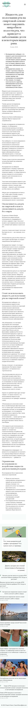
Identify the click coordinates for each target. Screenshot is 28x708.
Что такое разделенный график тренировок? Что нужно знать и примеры (12, 543)
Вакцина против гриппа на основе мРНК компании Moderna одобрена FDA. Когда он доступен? (13, 584)
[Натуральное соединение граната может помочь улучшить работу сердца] (14, 594)
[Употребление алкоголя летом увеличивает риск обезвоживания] (14, 675)
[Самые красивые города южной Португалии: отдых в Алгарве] (14, 619)
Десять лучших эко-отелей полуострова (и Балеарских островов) (15, 568)
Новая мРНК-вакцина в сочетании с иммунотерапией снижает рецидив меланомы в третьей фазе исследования (14, 694)
